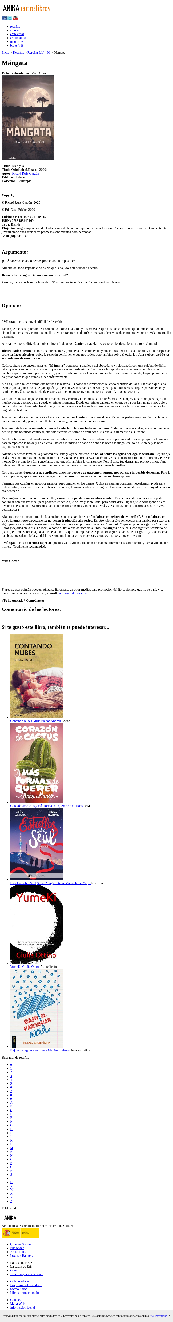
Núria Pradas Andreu (47, 721)
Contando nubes (21, 721)
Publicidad (17, 1248)
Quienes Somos (20, 1244)
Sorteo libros (18, 1289)
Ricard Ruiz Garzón (25, 173)
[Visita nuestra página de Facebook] (4, 19)
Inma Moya (83, 883)
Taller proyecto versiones (26, 1274)
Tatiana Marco (65, 883)
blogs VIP (17, 45)
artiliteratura (18, 38)
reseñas (15, 26)
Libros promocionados (25, 1292)
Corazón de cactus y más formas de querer (38, 806)
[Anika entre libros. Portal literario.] (29, 13)
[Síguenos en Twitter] (9, 19)
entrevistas (17, 34)
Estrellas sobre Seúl (23, 883)
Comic (14, 1270)
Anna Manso (76, 806)
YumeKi (15, 966)
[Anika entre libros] (23, 1222)
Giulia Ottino (31, 966)
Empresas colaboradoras (26, 1285)
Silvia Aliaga (46, 883)
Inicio (5, 52)
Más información (158, 1315)
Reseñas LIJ (35, 52)
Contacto (16, 1300)
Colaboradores (20, 1281)
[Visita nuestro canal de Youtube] (15, 19)
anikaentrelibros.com (73, 593)
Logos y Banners (21, 1255)
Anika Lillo (18, 1252)
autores (15, 30)
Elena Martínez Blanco (55, 1050)
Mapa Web (17, 1303)
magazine (16, 41)
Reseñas (18, 52)
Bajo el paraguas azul (24, 1050)
